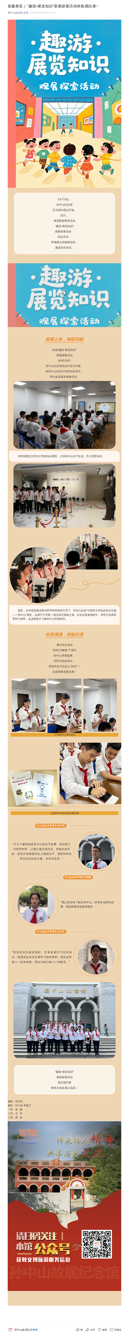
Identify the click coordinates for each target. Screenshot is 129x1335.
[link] (26, 1329)
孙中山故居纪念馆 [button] (18, 12)
